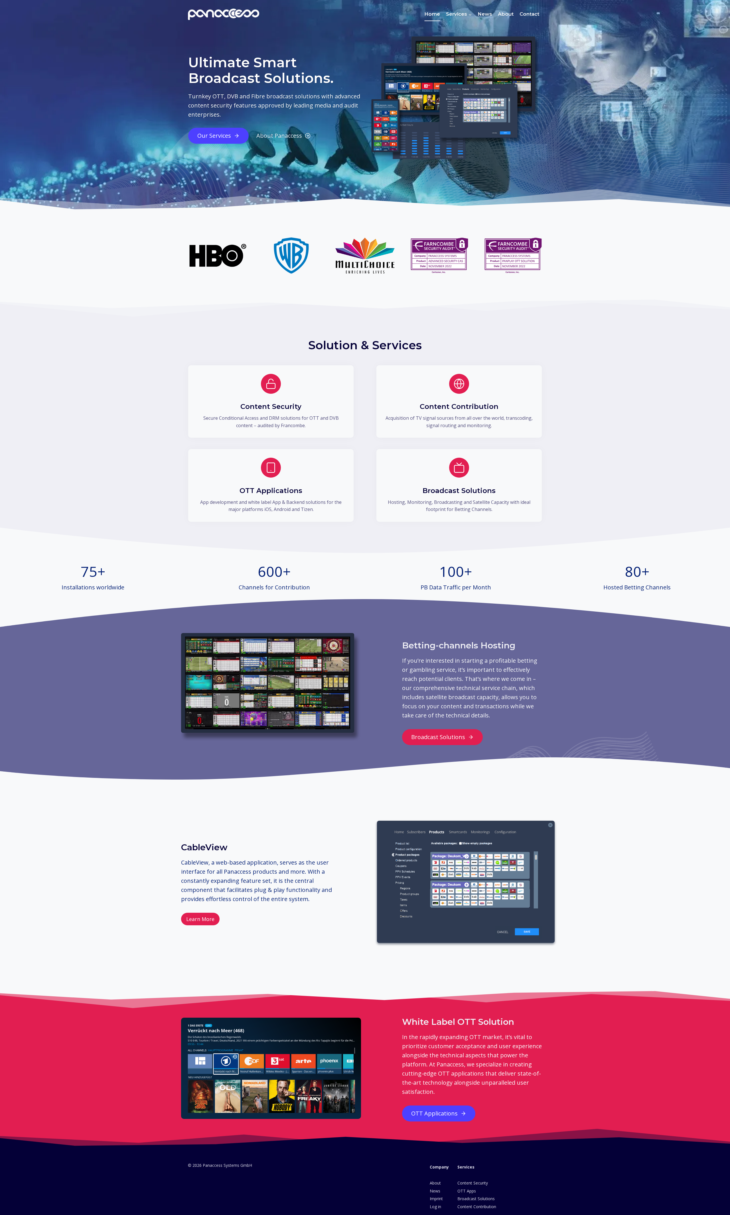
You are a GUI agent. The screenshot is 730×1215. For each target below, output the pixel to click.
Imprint (436, 1198)
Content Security (472, 1183)
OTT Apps (466, 1191)
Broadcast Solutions (476, 1198)
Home (432, 14)
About (506, 14)
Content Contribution (476, 1206)
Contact (529, 14)
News (485, 14)
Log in (435, 1206)
